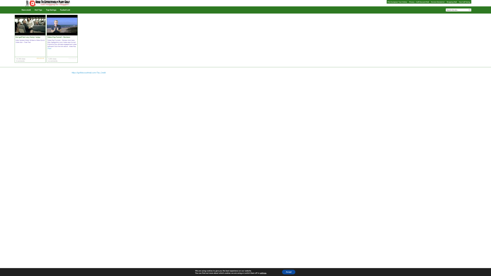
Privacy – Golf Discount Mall (419, 2)
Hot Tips (38, 10)
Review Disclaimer (438, 2)
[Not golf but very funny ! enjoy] (30, 25)
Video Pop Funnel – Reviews (58, 37)
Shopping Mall (452, 2)
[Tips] (49, 48)
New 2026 (26, 10)
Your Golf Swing (464, 2)
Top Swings (51, 10)
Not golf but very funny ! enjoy (27, 37)
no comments (52, 61)
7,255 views (52, 59)
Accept (289, 272)
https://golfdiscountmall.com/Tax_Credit (89, 73)
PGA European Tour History (397, 2)
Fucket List (65, 10)
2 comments (20, 61)
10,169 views (20, 59)
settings (263, 273)
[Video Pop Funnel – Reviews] (62, 25)
